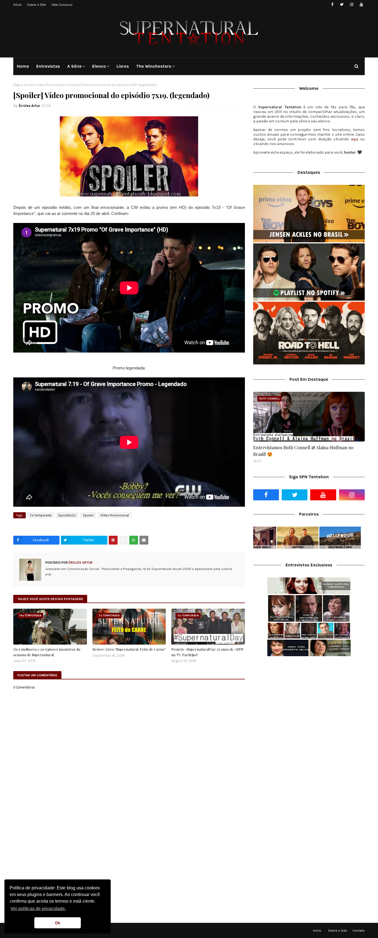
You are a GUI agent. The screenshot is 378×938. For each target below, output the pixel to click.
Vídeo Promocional (51, 85)
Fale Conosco (62, 5)
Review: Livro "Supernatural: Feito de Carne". (129, 649)
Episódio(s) (67, 515)
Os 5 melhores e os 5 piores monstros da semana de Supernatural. (46, 652)
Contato (359, 930)
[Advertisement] (309, 704)
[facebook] (332, 4)
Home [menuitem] (23, 66)
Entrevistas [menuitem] (48, 66)
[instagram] (351, 4)
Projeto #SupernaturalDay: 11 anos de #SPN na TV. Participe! (207, 652)
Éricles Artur (29, 106)
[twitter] (341, 4)
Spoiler (88, 515)
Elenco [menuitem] (99, 66)
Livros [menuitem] (122, 66)
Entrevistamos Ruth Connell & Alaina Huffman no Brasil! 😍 (303, 451)
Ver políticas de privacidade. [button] (38, 908)
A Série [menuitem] (74, 66)
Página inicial (23, 85)
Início (17, 5)
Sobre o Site (36, 5)
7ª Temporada (40, 515)
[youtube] (361, 4)
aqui (354, 139)
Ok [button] (57, 923)
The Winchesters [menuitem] (153, 66)
